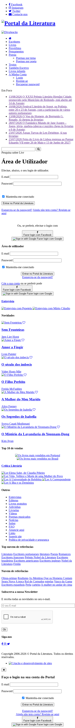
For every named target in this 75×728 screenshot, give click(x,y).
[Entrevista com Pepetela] (17, 308)
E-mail (5, 176)
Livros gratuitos (18, 503)
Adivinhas (15, 506)
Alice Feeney (9, 406)
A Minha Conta (18, 74)
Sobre (12, 523)
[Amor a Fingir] (12, 340)
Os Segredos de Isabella (18, 416)
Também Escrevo (19, 67)
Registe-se (22, 81)
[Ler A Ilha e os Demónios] (17, 482)
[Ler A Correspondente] (56, 479)
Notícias (13, 520)
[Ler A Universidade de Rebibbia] (21, 479)
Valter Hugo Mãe (11, 371)
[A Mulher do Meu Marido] (19, 392)
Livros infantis (17, 71)
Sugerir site (15, 536)
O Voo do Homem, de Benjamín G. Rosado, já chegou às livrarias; (36, 118)
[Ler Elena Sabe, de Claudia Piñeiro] (23, 472)
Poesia (12, 54)
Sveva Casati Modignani (15, 423)
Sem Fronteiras (12, 330)
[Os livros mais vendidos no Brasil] (37, 458)
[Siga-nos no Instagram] (5, 643)
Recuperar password (28, 84)
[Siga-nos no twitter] (8, 643)
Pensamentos (16, 51)
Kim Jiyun (7, 441)
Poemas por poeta (26, 61)
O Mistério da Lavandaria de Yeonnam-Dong (35, 434)
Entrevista (7, 301)
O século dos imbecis (16, 364)
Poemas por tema (26, 58)
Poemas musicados (19, 516)
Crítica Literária (11, 465)
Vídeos (13, 513)
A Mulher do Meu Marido (20, 399)
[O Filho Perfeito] (14, 374)
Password (7, 183)
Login (19, 77)
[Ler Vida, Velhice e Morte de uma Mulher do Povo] (32, 476)
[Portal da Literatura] (28, 23)
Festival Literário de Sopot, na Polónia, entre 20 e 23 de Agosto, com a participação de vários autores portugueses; (39, 110)
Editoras (13, 500)
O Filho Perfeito (13, 382)
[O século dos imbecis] (16, 357)
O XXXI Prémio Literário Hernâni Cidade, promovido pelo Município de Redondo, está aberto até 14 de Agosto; (40, 100)
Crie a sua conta (10, 283)
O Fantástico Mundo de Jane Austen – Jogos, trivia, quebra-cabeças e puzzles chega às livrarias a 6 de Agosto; (41, 126)
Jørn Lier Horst (10, 336)
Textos (12, 64)
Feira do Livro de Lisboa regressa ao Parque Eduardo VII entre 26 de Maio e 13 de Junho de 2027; (41, 141)
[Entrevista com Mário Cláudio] (51, 308)
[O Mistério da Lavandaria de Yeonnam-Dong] (30, 426)
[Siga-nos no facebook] (2, 643)
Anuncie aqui (16, 529)
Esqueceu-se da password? (37, 277)
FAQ (12, 526)
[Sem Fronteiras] (13, 322)
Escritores (14, 41)
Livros (12, 44)
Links (12, 533)
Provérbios (15, 48)
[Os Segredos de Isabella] (18, 409)
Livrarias (14, 510)
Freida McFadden (11, 388)
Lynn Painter (8, 354)
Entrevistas (15, 497)
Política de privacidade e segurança (29, 539)
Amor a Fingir (12, 347)
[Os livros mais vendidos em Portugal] (37, 455)
